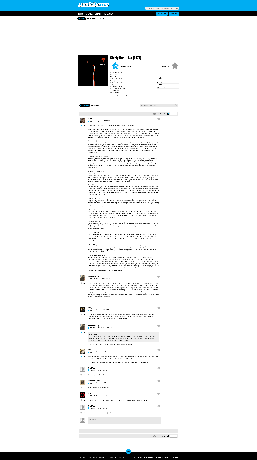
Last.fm (159, 85)
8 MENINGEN (95, 105)
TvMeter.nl (121, 457)
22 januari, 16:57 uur (102, 370)
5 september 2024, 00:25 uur (104, 121)
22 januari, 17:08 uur (102, 383)
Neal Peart (92, 368)
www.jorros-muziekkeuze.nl (112, 271)
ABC (116, 76)
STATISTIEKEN (91, 19)
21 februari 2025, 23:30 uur (104, 310)
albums (98, 13)
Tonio (90, 350)
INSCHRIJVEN (162, 14)
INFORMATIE (82, 19)
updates (89, 13)
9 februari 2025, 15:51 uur (103, 278)
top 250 (125, 96)
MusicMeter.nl (93, 457)
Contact (140, 457)
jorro (90, 119)
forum (80, 13)
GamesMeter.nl (112, 457)
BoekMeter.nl (102, 457)
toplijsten (108, 13)
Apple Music (161, 87)
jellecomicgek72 (94, 393)
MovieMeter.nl (83, 457)
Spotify (159, 82)
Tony (90, 308)
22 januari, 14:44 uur (102, 352)
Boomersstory (93, 276)
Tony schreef (93, 334)
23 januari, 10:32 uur (102, 408)
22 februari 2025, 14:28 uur (104, 328)
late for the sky (94, 381)
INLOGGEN (174, 14)
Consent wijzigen (148, 457)
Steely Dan (117, 58)
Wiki (135, 457)
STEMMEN (101, 19)
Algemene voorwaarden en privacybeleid (166, 457)
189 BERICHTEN (84, 105)
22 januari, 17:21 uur (102, 395)
